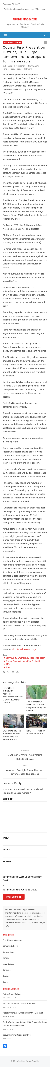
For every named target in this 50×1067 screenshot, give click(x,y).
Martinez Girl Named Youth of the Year (19, 1003)
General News (8, 952)
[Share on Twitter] (8, 672)
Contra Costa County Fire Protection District (23, 662)
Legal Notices (8, 964)
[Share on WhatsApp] (17, 672)
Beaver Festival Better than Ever (17, 1035)
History (6, 958)
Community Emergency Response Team (25, 658)
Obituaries (7, 970)
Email (6, 850)
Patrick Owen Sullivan (12, 994)
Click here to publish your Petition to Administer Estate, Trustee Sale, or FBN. (25, 922)
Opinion (6, 976)
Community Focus (12, 42)
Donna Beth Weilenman (15, 66)
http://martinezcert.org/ (24, 649)
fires (7, 667)
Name (6, 838)
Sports (6, 982)
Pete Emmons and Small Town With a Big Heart (23, 1013)
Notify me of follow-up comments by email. (22, 878)
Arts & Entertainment (12, 940)
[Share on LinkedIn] (13, 672)
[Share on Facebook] (4, 672)
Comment (8, 799)
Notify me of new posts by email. (20, 890)
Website (7, 861)
